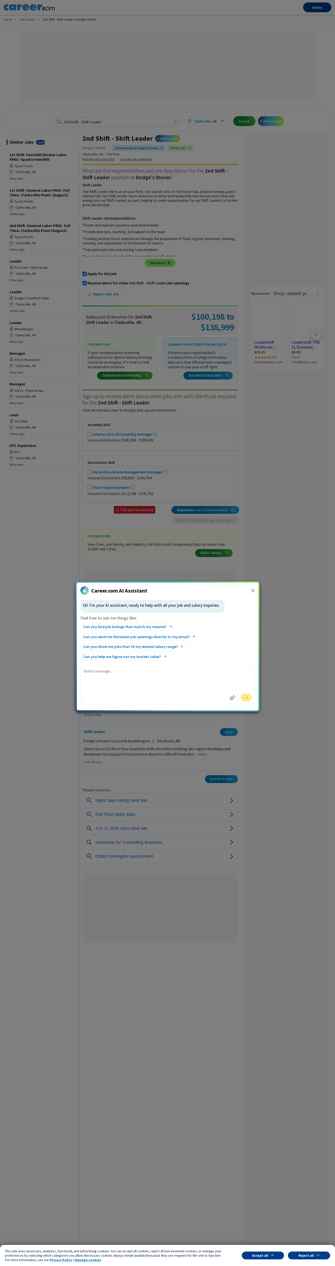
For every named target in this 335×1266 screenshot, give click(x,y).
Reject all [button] (306, 1255)
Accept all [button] (260, 1255)
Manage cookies (88, 1260)
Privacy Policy (61, 1260)
